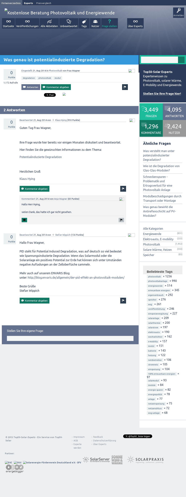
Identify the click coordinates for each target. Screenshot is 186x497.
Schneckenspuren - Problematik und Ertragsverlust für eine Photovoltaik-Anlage (157, 183)
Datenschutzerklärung (102, 440)
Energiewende (152, 233)
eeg (150, 304)
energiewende (155, 286)
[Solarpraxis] (146, 462)
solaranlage (153, 318)
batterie (152, 351)
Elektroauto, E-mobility (158, 239)
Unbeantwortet (68, 26)
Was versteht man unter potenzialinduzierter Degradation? (159, 155)
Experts (28, 3)
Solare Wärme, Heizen (157, 249)
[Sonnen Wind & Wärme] (117, 462)
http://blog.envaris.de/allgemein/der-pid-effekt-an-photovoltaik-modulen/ (76, 277)
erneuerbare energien (159, 290)
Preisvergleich (43, 3)
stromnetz (153, 365)
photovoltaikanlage (157, 281)
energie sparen (155, 390)
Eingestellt (26, 70)
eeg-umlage (154, 413)
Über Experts (135, 26)
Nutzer (95, 26)
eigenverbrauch (155, 295)
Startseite (8, 26)
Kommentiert (28, 199)
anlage (151, 399)
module (151, 385)
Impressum (79, 437)
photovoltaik (45, 78)
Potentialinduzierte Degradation (41, 157)
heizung (152, 355)
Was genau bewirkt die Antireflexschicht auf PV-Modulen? (159, 211)
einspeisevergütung (158, 314)
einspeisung (154, 369)
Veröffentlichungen (27, 26)
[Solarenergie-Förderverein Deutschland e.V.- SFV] (52, 462)
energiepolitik (155, 394)
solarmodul (153, 381)
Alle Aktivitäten (49, 26)
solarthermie (154, 323)
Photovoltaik (55, 70)
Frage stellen (109, 26)
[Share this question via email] (63, 95)
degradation (29, 78)
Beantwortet (26, 120)
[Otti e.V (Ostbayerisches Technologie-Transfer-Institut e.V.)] (17, 462)
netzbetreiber (155, 360)
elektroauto (154, 332)
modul (58, 78)
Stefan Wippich (62, 235)
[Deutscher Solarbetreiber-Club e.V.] (8, 462)
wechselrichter (155, 337)
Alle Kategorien (153, 228)
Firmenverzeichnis (11, 3)
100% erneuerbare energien (161, 374)
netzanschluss (155, 408)
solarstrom (153, 327)
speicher (152, 300)
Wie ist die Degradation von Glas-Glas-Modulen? (161, 168)
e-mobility (153, 341)
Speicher (148, 255)
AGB (76, 440)
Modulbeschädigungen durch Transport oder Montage (162, 198)
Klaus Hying (61, 120)
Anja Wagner (60, 199)
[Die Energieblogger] (15, 471)
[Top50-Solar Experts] (60, 12)
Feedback (98, 437)
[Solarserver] (96, 462)
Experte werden (78, 446)
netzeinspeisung (156, 404)
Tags (84, 26)
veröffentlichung (156, 309)
